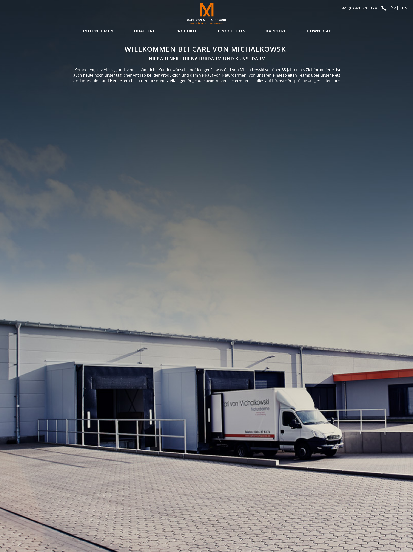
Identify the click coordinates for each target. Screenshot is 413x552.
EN (405, 8)
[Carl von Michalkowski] (206, 14)
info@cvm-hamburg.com (394, 8)
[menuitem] (97, 31)
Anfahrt (384, 8)
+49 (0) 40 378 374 (358, 8)
